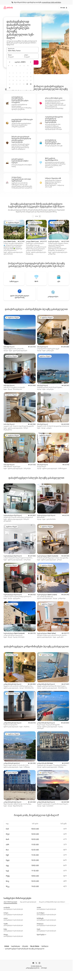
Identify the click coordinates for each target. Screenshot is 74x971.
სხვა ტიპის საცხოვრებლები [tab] (28, 902)
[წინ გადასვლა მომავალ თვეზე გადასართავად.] (30, 62)
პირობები (44, 968)
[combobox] (22, 51)
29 (27, 84)
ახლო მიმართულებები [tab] (10, 902)
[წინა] (33, 216)
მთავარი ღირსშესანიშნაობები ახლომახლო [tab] (52, 902)
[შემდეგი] (39, 216)
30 (30, 84)
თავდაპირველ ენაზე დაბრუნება (51, 2)
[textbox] (14, 57)
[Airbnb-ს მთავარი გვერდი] (8, 7)
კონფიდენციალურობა (32, 968)
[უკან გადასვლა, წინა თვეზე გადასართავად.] (9, 62)
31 (9, 88)
